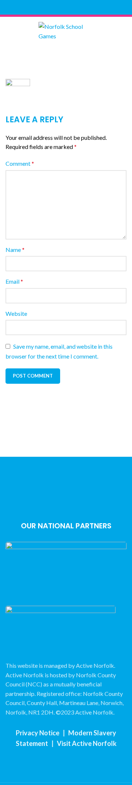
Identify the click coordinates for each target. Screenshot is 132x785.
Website (16, 313)
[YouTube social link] (78, 7)
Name (15, 249)
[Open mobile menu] (66, 55)
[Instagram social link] (70, 7)
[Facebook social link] (53, 7)
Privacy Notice (37, 733)
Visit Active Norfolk (87, 743)
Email (14, 281)
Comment (20, 163)
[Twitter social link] (62, 7)
